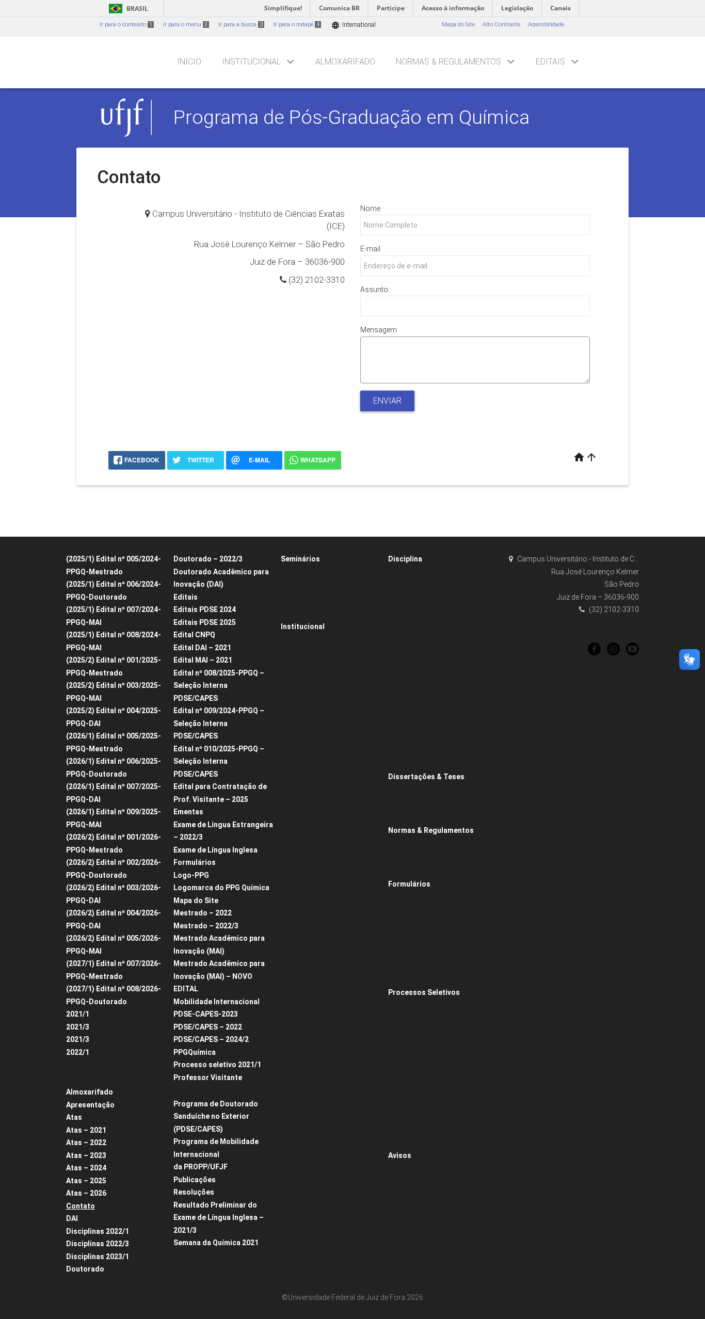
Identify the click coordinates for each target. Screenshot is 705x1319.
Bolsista (403, 952)
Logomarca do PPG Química (221, 887)
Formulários (194, 862)
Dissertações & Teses (426, 777)
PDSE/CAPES (410, 1115)
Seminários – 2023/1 (314, 708)
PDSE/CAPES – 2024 (420, 1074)
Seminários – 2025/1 (314, 572)
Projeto (402, 897)
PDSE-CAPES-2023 (205, 1014)
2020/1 (402, 654)
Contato (80, 1206)
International (353, 25)
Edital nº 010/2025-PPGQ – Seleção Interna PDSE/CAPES (218, 761)
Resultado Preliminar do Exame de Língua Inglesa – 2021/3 (218, 1217)
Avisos (399, 1155)
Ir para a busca (240, 24)
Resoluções (193, 1192)
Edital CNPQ (194, 635)
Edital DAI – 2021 (202, 648)
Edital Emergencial (418, 1142)
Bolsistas (298, 790)
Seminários (300, 559)
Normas (404, 844)
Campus (297, 1228)
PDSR (400, 1101)
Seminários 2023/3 (311, 721)
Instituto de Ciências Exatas (323, 1241)
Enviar (387, 401)
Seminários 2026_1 (311, 600)
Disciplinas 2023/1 (97, 1256)
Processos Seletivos (424, 992)
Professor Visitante (207, 1077)
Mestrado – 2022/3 (205, 926)
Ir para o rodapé (296, 24)
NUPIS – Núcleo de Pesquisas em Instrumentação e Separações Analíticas (331, 1132)
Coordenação (304, 735)
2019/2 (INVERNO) (417, 682)
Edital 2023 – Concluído (210, 1090)
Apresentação (90, 1105)
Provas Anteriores (416, 1060)
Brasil (126, 8)
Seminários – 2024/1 (314, 803)
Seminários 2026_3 (311, 613)
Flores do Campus (310, 1255)
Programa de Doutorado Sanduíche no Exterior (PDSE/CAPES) (215, 1116)
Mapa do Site (458, 24)
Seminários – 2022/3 (314, 694)
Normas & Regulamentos (448, 62)
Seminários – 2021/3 (314, 667)
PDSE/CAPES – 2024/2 (211, 1039)
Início (189, 62)
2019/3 (402, 668)
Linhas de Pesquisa (313, 817)
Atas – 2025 (86, 1181)
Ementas (188, 812)
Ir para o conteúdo (126, 24)
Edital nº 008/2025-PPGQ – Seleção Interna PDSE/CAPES (218, 685)
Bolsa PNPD (409, 1088)
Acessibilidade (546, 24)
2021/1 (77, 1014)
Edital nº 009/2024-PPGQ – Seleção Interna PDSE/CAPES (218, 723)
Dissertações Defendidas (427, 790)
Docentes (298, 749)
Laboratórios (302, 1214)
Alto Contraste (501, 24)
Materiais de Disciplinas (425, 709)
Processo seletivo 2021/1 (217, 1064)
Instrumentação (307, 1200)
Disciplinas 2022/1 (97, 1231)
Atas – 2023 (86, 1155)
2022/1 (77, 1052)
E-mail (370, 249)
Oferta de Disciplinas (421, 613)
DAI (72, 1218)
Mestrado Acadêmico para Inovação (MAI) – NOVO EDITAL (219, 976)
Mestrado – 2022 (202, 913)
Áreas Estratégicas (418, 1128)
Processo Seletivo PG (420, 1006)
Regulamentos (412, 857)
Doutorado (85, 1065)
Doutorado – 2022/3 (208, 559)
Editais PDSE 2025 (204, 622)
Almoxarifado (345, 62)
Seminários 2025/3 (311, 586)
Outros (402, 979)
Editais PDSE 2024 (204, 609)
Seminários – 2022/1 (314, 681)
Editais (550, 62)
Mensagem (378, 330)
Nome (370, 208)
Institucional (251, 62)
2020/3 (402, 640)
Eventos (296, 1268)
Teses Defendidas (417, 803)
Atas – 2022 (86, 1142)
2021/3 (77, 1027)
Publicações (194, 1180)
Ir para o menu (185, 24)
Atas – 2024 (86, 1168)
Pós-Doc (404, 965)
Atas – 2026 (86, 1193)
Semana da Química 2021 (216, 1242)
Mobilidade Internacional (216, 1002)
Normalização (412, 817)
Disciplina (405, 559)
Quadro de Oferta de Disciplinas (329, 776)
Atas (74, 1117)
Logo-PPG (191, 875)
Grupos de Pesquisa (313, 831)
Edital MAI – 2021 (202, 660)
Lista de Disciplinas (419, 572)
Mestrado (84, 1079)
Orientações (409, 871)
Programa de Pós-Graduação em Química (351, 117)
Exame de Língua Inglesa (215, 850)
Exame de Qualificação (424, 925)
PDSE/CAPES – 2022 (207, 1027)
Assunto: (375, 289)
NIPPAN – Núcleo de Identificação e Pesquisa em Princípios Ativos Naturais (333, 1173)
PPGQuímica (194, 1052)
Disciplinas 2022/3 (97, 1244)
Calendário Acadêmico (317, 763)
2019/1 (402, 695)
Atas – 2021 (86, 1130)
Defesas (297, 639)
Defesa (402, 938)
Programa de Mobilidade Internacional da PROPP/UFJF (216, 1154)
